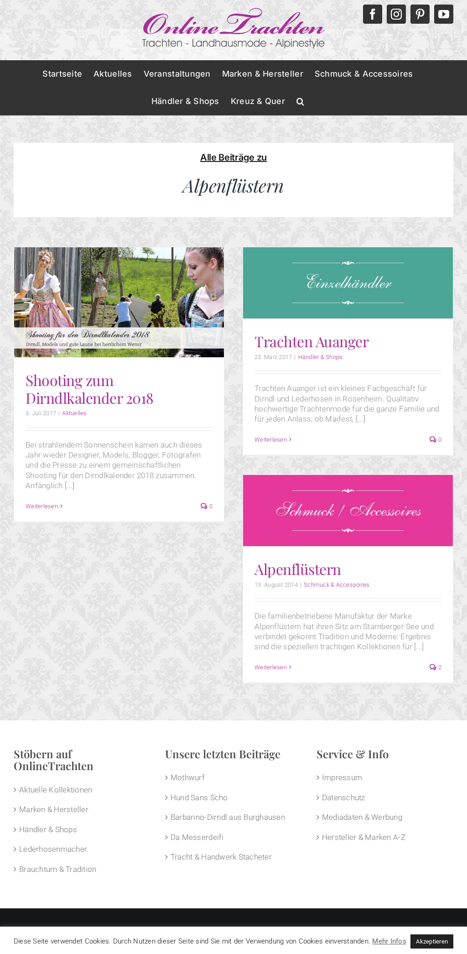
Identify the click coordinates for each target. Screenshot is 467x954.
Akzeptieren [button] (432, 941)
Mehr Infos (389, 941)
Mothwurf (188, 777)
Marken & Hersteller (53, 809)
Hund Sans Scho (199, 797)
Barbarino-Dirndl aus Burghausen (228, 817)
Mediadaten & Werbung (362, 817)
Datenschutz (343, 797)
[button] (300, 101)
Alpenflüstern (297, 569)
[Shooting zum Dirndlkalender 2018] (119, 302)
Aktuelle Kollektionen (55, 789)
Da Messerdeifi (197, 837)
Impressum (342, 777)
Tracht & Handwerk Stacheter (221, 856)
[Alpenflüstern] (348, 510)
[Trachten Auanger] (348, 282)
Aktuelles (74, 413)
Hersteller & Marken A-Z (363, 837)
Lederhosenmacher (53, 849)
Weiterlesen (42, 506)
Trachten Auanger (311, 341)
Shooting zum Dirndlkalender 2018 (90, 388)
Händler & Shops (320, 357)
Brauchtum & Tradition (57, 869)
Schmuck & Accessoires (336, 584)
